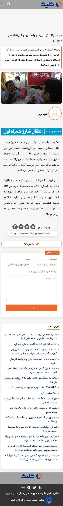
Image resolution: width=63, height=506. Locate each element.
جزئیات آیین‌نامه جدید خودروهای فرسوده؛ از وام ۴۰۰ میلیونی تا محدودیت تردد (31, 439)
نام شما (53, 259)
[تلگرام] (33, 227)
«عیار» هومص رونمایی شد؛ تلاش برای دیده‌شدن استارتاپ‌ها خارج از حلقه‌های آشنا (30, 337)
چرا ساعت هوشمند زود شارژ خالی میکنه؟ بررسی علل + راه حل (30, 401)
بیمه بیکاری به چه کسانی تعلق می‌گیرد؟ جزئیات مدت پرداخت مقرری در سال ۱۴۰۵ (31, 458)
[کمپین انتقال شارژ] (31, 131)
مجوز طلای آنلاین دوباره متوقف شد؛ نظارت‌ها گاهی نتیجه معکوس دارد (32, 371)
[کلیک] (51, 4)
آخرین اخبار (53, 327)
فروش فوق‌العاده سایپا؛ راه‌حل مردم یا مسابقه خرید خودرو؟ (32, 429)
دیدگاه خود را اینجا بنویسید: (42, 271)
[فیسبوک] (21, 227)
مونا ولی (42, 114)
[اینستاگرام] (23, 488)
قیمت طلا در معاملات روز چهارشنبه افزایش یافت (33, 361)
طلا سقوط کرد (49, 393)
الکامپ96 (30, 244)
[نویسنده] (55, 114)
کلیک (13, 493)
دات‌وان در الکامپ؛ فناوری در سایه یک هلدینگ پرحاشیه (31, 420)
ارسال (31, 308)
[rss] (40, 488)
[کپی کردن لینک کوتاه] (31, 233)
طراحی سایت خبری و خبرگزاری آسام (27, 500)
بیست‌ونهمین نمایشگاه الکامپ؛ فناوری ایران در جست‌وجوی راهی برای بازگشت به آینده (31, 448)
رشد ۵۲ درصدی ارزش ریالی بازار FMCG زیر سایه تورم (33, 410)
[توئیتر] (27, 227)
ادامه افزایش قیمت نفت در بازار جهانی (35, 344)
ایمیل (27, 259)
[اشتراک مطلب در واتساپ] (15, 226)
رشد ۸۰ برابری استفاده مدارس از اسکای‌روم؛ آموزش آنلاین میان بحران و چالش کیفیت (33, 352)
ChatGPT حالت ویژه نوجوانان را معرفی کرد (33, 388)
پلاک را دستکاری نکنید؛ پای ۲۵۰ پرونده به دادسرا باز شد (30, 380)
